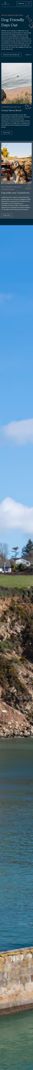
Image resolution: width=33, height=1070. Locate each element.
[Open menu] (29, 3)
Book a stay (6, 132)
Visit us (28, 54)
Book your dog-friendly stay (11, 54)
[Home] (5, 3)
